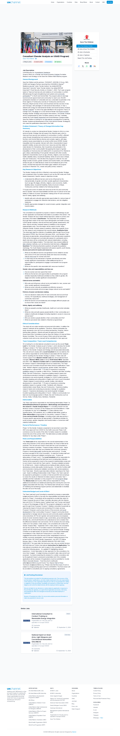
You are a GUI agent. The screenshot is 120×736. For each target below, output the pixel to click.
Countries (69, 2)
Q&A (103, 2)
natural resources (30, 256)
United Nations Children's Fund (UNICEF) (37, 703)
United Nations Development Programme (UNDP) (36, 696)
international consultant (52, 119)
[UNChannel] (14, 2)
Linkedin (95, 707)
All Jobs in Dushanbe (84, 52)
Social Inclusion (64, 111)
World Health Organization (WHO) (38, 722)
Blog (73, 703)
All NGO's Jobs (54, 690)
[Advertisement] (49, 17)
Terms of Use (97, 696)
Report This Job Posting (85, 58)
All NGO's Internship (55, 693)
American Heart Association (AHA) (59, 702)
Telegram (95, 715)
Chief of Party (58, 563)
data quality (37, 451)
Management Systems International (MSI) (59, 711)
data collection (27, 244)
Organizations (60, 2)
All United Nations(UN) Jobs (36, 690)
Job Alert (109, 2)
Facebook (96, 704)
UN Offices (31, 700)
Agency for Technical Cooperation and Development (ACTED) (59, 699)
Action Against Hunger (56, 696)
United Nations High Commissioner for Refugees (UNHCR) (38, 707)
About (91, 2)
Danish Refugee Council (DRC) (58, 705)
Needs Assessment (40, 117)
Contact (97, 2)
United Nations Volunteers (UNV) (37, 719)
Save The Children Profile (85, 46)
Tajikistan (58, 61)
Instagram (95, 712)
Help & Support (76, 709)
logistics (25, 484)
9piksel (74, 732)
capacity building (28, 422)
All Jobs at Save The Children (86, 49)
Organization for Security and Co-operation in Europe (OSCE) (59, 715)
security (31, 86)
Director (36, 561)
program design (63, 479)
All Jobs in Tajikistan (84, 55)
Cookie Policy (97, 690)
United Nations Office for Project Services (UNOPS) (37, 712)
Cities (76, 2)
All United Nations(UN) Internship (37, 693)
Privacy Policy (97, 693)
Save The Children (28, 58)
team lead (32, 232)
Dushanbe (49, 61)
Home (52, 2)
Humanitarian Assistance (42, 72)
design (37, 111)
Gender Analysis (28, 109)
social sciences (43, 367)
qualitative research (29, 371)
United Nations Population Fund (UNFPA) (37, 716)
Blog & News (83, 2)
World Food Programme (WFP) (37, 725)
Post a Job (75, 706)
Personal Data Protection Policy (101, 698)
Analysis (57, 74)
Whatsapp (96, 717)
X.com (95, 710)
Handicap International (56, 708)
